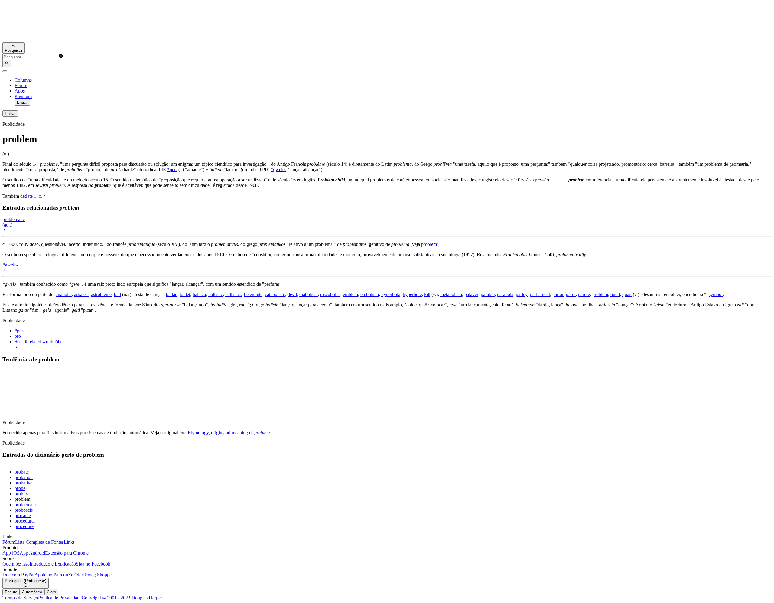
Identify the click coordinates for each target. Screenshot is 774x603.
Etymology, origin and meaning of (229, 432)
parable (488, 294)
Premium (23, 96)
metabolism (451, 294)
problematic (26, 504)
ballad (171, 294)
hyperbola (390, 294)
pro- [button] (18, 336)
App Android (32, 553)
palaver (471, 294)
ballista (199, 294)
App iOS (11, 553)
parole (584, 294)
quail (627, 294)
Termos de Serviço (20, 597)
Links (69, 542)
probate (22, 471)
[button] (60, 56)
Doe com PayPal (18, 574)
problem (429, 244)
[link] (387, 22)
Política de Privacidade (60, 597)
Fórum (8, 542)
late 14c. (34, 196)
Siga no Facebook (93, 563)
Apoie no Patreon (51, 574)
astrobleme (101, 294)
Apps (20, 90)
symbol (716, 294)
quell (615, 294)
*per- (172, 169)
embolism (369, 294)
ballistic (215, 294)
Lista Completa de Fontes (39, 542)
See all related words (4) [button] (38, 341)
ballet (185, 294)
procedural (25, 520)
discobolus (330, 294)
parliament (540, 294)
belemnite (253, 294)
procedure (24, 526)
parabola (505, 294)
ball (117, 294)
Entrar (22, 102)
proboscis (24, 510)
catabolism (275, 294)
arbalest (81, 294)
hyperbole (412, 294)
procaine (23, 515)
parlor (558, 294)
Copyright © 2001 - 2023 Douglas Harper (122, 597)
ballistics (233, 294)
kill (427, 294)
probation (24, 477)
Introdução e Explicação (53, 563)
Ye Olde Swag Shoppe (90, 574)
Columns (23, 80)
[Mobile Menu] (4, 71)
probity (21, 493)
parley (522, 294)
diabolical (308, 294)
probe (20, 488)
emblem (350, 294)
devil (292, 294)
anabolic (64, 294)
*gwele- (278, 169)
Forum (21, 85)
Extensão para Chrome (67, 553)
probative (23, 482)
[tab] (11, 592)
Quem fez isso (16, 563)
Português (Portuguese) (25, 581)
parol (571, 294)
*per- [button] (19, 330)
